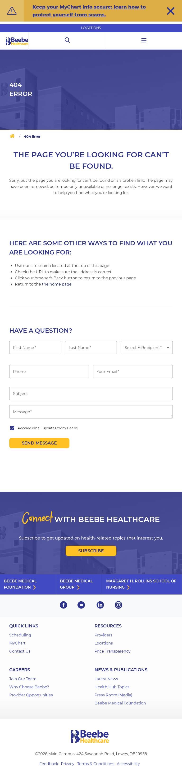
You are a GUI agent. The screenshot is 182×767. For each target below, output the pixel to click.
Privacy (67, 764)
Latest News (106, 679)
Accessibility (128, 764)
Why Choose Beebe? (29, 687)
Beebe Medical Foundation (20, 584)
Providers (103, 635)
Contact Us (20, 651)
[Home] (12, 137)
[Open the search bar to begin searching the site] (67, 41)
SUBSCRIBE (91, 551)
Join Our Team (22, 679)
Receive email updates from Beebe (48, 428)
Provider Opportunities (31, 695)
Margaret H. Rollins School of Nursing (141, 584)
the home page (57, 284)
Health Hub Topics (112, 687)
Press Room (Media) (113, 695)
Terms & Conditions (95, 764)
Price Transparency (113, 651)
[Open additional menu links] (144, 41)
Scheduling (20, 635)
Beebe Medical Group (76, 584)
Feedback (48, 764)
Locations (91, 28)
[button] (170, 11)
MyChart (17, 643)
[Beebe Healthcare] (17, 46)
